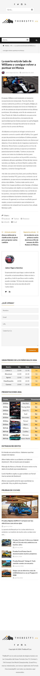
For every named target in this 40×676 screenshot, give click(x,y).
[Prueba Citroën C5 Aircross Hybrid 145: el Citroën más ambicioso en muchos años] (6, 543)
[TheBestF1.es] (20, 20)
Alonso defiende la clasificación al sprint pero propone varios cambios (10, 238)
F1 (11, 45)
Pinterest (26, 219)
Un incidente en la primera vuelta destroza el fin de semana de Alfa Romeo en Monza (31, 240)
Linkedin (6, 222)
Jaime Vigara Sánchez (12, 72)
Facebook (6, 219)
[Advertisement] (20, 604)
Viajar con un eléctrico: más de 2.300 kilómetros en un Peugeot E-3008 (25, 573)
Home (7, 45)
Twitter (16, 219)
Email (15, 222)
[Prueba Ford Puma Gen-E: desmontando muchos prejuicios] (6, 554)
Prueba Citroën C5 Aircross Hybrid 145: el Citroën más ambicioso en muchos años (25, 542)
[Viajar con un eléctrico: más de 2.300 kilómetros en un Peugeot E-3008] (6, 573)
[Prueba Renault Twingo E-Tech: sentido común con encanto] (6, 564)
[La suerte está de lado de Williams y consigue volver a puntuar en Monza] (20, 84)
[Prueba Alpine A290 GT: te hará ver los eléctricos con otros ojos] (20, 506)
